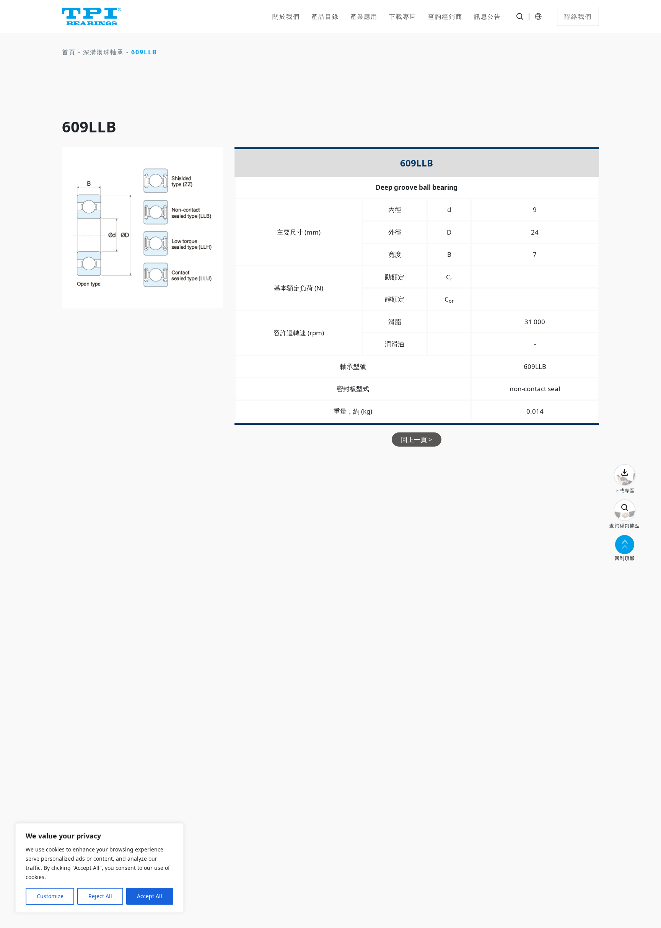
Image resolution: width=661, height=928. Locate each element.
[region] (99, 868)
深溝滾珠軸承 (103, 52)
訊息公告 (487, 16)
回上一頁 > (416, 439)
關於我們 (286, 16)
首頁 (69, 52)
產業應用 (364, 16)
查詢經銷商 (445, 16)
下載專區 (403, 16)
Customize (50, 896)
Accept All (149, 896)
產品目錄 (325, 16)
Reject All (100, 896)
